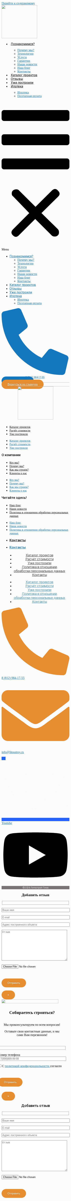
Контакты (24, 71)
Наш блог (23, 68)
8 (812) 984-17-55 (35, 377)
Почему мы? (25, 50)
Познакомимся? (23, 44)
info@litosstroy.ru (13, 752)
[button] (35, 176)
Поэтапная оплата (29, 96)
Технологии (25, 53)
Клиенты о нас (18, 473)
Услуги (22, 57)
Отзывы (17, 79)
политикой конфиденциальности (27, 1066)
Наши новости (27, 64)
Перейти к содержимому (18, 3)
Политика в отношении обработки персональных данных (38, 514)
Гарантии (23, 60)
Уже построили (22, 82)
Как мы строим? (19, 469)
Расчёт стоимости (19, 430)
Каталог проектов (24, 75)
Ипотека (17, 86)
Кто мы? (14, 462)
